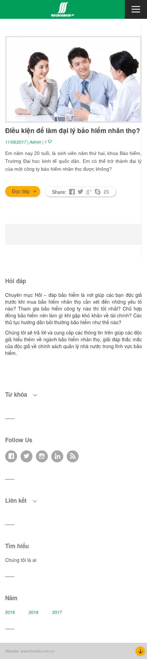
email (106, 192)
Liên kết (16, 500)
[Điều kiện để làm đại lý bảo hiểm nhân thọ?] (73, 78)
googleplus (89, 192)
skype (98, 192)
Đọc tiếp (21, 191)
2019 (10, 612)
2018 (33, 612)
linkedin (57, 457)
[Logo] (62, 8)
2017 (57, 612)
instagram (41, 457)
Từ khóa (17, 394)
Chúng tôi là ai (20, 559)
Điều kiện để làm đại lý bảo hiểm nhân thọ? (72, 130)
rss (73, 457)
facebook (72, 192)
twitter (80, 192)
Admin (35, 142)
